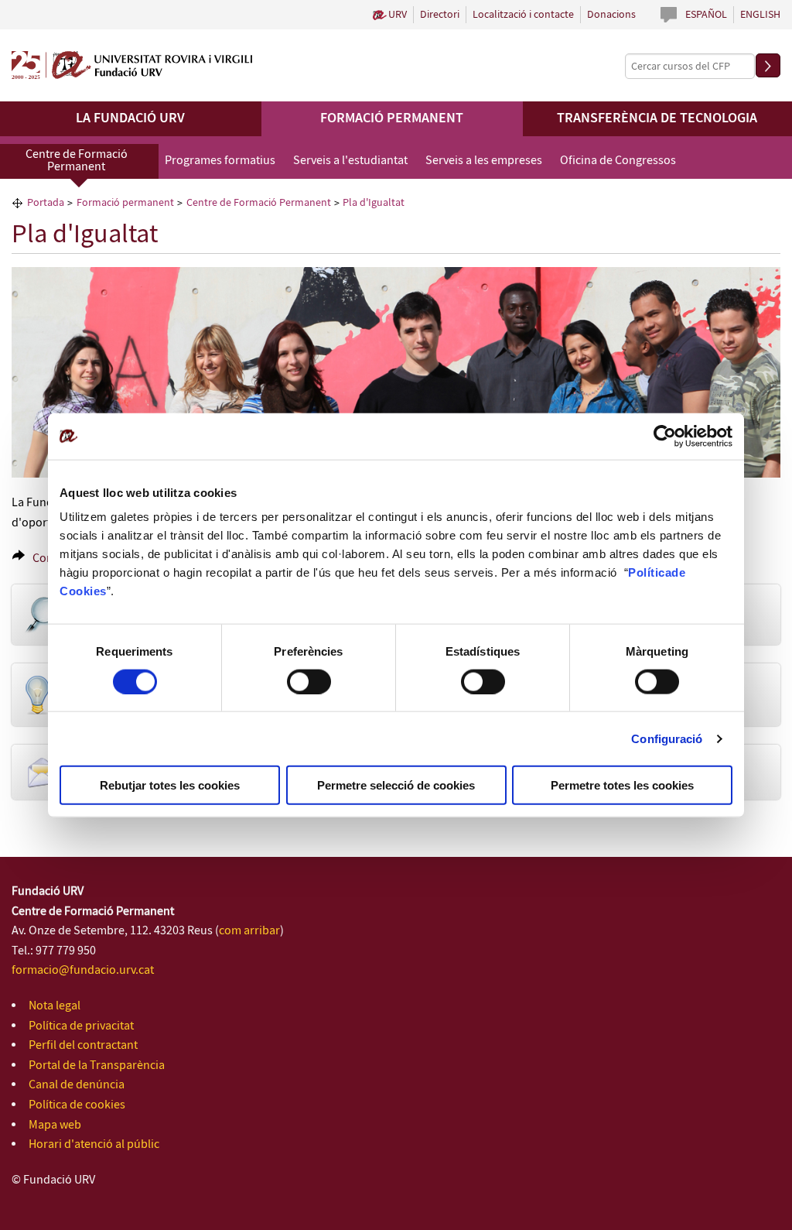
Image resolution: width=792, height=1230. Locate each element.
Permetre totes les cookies (622, 785)
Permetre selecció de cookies (396, 785)
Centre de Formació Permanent (77, 160)
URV (397, 15)
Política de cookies (77, 1105)
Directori (439, 15)
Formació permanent (391, 118)
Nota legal (54, 1006)
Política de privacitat (81, 1026)
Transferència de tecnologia (657, 118)
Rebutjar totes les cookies (170, 785)
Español (706, 15)
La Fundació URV (130, 118)
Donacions (611, 15)
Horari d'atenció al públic (94, 1144)
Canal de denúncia (77, 1085)
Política (649, 572)
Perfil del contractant (83, 1045)
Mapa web (55, 1125)
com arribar (249, 931)
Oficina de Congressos (618, 160)
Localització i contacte (523, 15)
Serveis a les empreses (483, 160)
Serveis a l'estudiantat (350, 160)
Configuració (666, 738)
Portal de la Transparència (97, 1065)
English (760, 15)
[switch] (309, 681)
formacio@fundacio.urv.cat (83, 970)
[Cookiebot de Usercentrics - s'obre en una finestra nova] (664, 435)
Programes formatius (220, 160)
